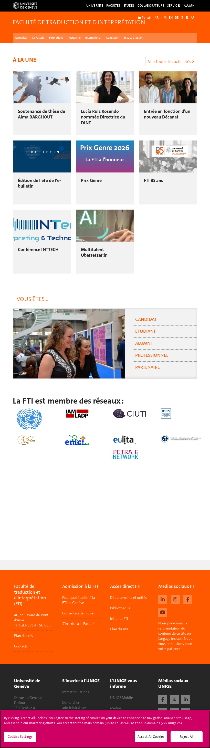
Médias (115, 708)
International (93, 38)
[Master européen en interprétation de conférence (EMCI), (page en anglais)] (85, 440)
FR (165, 18)
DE (176, 18)
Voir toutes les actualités (170, 61)
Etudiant (145, 331)
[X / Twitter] (174, 698)
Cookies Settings (20, 736)
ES (186, 18)
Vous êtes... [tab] (32, 299)
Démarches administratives (74, 705)
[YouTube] (163, 611)
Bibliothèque (120, 608)
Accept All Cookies (151, 736)
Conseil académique (77, 613)
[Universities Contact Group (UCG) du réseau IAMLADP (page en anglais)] (85, 413)
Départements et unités (128, 597)
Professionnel (151, 355)
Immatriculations (75, 692)
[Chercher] (157, 17)
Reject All (186, 736)
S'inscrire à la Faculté (78, 623)
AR (192, 18)
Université (94, 6)
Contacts (21, 646)
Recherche (74, 38)
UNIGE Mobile (121, 697)
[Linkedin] (163, 598)
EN (171, 18)
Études (128, 6)
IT (182, 18)
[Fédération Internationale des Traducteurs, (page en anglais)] (181, 439)
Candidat (146, 319)
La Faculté (38, 38)
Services (174, 6)
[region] (105, 729)
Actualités (21, 38)
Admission (112, 38)
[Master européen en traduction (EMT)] (37, 440)
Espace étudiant (133, 38)
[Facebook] (188, 598)
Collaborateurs (151, 6)
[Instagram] (175, 598)
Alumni (190, 6)
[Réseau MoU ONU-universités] (37, 419)
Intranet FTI (119, 618)
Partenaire (147, 367)
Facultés (113, 6)
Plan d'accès (23, 635)
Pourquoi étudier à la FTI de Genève (78, 600)
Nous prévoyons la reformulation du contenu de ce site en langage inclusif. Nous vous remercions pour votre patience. (175, 636)
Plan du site (119, 629)
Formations (56, 38)
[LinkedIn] (186, 698)
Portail (146, 18)
